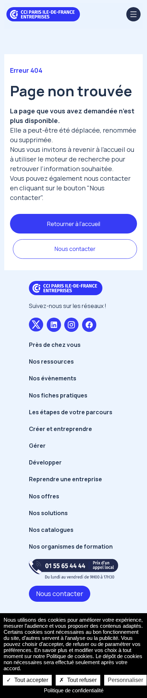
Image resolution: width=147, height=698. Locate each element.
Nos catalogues (51, 530)
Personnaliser (125, 680)
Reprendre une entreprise (65, 479)
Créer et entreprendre (60, 429)
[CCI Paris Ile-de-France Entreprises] (43, 13)
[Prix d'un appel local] (73, 569)
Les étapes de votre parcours (70, 412)
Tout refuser (81, 680)
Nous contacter (75, 249)
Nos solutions (48, 513)
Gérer (37, 446)
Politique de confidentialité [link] (73, 690)
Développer (45, 462)
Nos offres (44, 496)
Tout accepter (30, 680)
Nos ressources (51, 361)
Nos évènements (52, 378)
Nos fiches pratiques (58, 395)
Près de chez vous (55, 345)
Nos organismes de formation (71, 546)
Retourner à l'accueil (73, 224)
